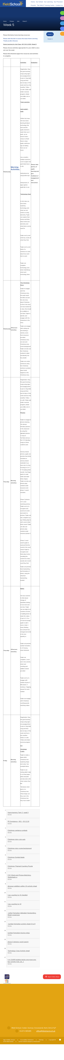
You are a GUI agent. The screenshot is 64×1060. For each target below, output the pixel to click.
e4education (36, 1041)
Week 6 (50, 39)
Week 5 (24, 21)
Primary (12, 21)
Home (5, 21)
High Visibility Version (9, 1040)
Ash (18, 21)
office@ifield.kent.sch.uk (45, 1031)
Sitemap (41, 1040)
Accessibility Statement (27, 1040)
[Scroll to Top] (60, 1040)
